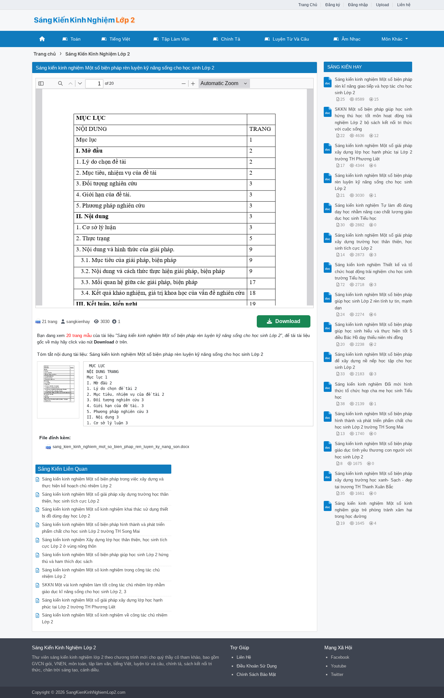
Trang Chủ (307, 5)
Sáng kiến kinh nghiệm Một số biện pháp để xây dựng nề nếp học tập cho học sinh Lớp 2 (373, 361)
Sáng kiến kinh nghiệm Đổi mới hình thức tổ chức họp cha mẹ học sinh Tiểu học (373, 391)
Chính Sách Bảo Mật (256, 674)
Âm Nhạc (351, 39)
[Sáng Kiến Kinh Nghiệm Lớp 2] (84, 19)
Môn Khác (392, 39)
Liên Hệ (244, 657)
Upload (382, 5)
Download (287, 321)
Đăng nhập (358, 5)
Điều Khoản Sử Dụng (257, 666)
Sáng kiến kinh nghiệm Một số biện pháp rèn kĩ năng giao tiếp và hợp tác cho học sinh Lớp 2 (373, 86)
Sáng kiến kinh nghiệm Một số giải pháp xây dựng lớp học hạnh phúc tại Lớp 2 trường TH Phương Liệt (373, 152)
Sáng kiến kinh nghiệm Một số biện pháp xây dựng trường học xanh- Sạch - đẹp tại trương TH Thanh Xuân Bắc (373, 480)
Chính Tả (230, 39)
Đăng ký (332, 5)
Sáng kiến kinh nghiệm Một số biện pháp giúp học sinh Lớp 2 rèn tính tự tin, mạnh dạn (373, 301)
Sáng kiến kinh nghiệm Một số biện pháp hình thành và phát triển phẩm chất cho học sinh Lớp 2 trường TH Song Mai (373, 420)
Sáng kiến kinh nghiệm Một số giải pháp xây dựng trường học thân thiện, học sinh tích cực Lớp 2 (373, 242)
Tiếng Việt (120, 39)
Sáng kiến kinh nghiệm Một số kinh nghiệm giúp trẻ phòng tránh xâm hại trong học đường (373, 510)
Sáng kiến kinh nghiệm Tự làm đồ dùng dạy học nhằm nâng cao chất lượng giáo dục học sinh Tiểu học (373, 212)
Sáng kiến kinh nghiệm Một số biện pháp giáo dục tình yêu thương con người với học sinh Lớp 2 (373, 450)
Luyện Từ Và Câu (291, 39)
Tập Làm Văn (175, 39)
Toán (76, 39)
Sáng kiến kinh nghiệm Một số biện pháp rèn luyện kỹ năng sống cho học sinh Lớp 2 (373, 182)
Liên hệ (404, 5)
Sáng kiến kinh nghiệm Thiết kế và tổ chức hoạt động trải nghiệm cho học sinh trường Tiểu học (373, 271)
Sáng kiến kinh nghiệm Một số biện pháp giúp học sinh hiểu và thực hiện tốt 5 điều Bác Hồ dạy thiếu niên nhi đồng (373, 331)
